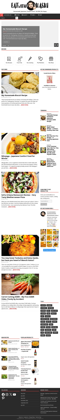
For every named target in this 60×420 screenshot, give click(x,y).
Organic (22, 356)
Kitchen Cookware (24, 374)
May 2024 (23, 393)
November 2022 (24, 400)
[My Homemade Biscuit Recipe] (20, 92)
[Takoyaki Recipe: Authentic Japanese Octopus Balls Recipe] (4, 369)
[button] (55, 45)
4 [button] (6, 45)
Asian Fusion (44, 324)
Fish (42, 332)
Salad (51, 324)
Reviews (43, 310)
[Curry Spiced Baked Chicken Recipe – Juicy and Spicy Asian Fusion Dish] (4, 359)
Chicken (43, 313)
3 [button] (5, 45)
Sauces (26, 356)
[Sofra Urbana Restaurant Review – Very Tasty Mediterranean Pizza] (20, 192)
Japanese (49, 305)
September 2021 (24, 402)
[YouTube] (14, 394)
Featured (50, 308)
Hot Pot (49, 321)
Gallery (43, 305)
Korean (54, 321)
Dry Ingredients (24, 364)
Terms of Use (38, 417)
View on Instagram (50, 250)
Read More (6, 42)
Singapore (48, 329)
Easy (42, 316)
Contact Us (26, 417)
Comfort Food (45, 319)
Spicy (48, 310)
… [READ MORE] (24, 105)
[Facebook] (3, 394)
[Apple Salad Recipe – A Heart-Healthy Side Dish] (4, 351)
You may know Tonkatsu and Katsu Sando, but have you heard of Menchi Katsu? (20, 259)
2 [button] (4, 45)
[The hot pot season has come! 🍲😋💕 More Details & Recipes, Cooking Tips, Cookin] (49, 238)
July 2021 (23, 405)
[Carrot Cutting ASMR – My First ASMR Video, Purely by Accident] (20, 294)
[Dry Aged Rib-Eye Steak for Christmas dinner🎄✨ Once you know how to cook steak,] (43, 232)
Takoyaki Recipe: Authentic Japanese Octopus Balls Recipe (13, 367)
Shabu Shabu (48, 332)
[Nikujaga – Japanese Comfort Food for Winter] (20, 153)
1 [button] (3, 45)
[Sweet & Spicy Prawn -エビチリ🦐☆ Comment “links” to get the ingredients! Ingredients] (43, 244)
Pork (48, 313)
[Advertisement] (20, 120)
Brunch (55, 332)
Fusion (43, 327)
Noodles (47, 316)
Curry (54, 329)
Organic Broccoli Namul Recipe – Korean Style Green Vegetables (13, 376)
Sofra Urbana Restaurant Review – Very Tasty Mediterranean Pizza (18, 196)
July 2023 (23, 396)
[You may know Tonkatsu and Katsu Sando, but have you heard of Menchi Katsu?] (20, 255)
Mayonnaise (54, 319)
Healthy (54, 313)
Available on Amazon (49, 85)
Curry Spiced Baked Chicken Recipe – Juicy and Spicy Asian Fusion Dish (14, 358)
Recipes (48, 335)
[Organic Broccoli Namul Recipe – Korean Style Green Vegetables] (4, 377)
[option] (30, 34)
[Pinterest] (3, 398)
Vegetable (54, 327)
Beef (42, 329)
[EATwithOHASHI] (30, 12)
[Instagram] (7, 394)
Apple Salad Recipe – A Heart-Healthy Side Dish (13, 349)
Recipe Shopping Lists (25, 345)
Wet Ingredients (31, 356)
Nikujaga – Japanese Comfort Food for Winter (18, 157)
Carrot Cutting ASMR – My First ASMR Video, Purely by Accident (17, 298)
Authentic (43, 308)
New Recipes (5, 337)
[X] (10, 394)
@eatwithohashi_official (52, 215)
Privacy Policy (32, 417)
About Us (21, 417)
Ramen (42, 335)
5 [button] (8, 45)
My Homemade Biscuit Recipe (15, 29)
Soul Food (54, 310)
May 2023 (23, 398)
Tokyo (48, 327)
